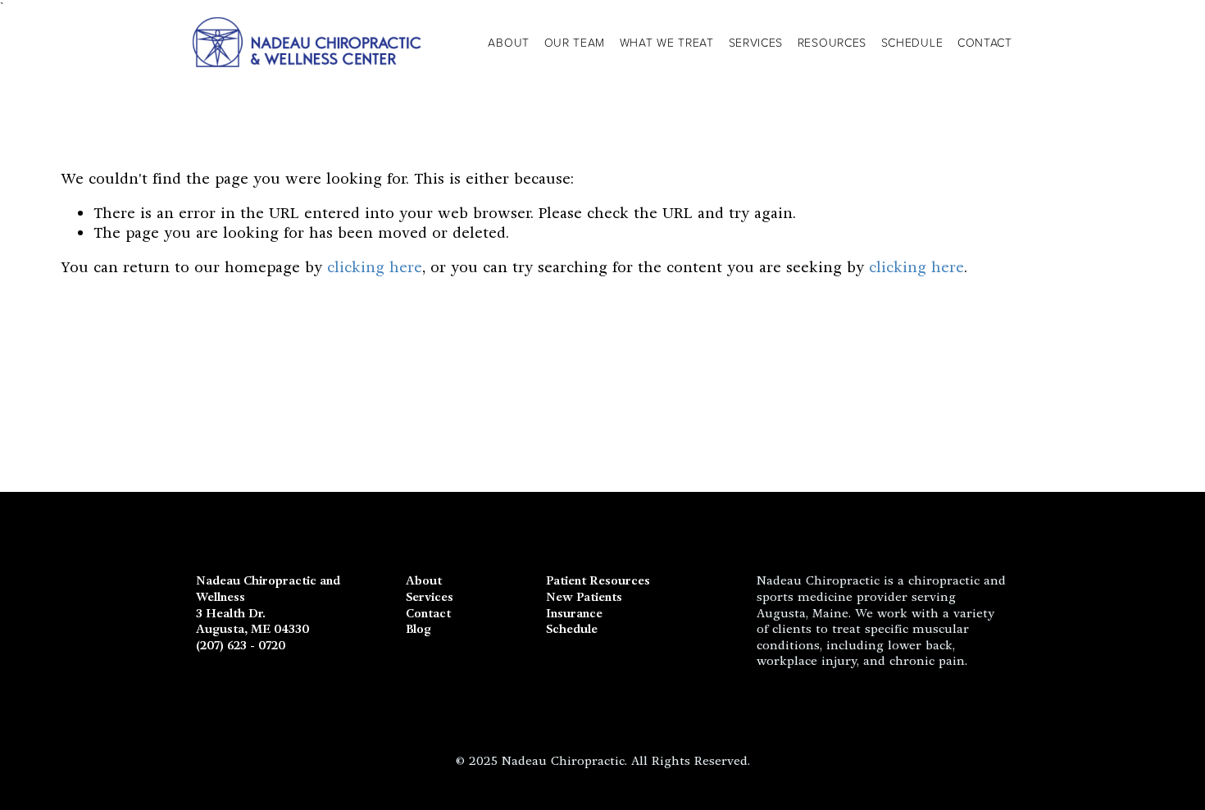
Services (756, 42)
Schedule (572, 629)
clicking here (374, 267)
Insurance (574, 613)
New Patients (584, 597)
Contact (984, 42)
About (509, 42)
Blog (418, 629)
